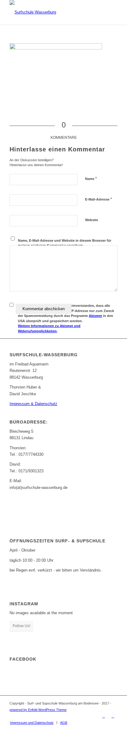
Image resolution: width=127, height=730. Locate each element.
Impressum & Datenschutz (33, 403)
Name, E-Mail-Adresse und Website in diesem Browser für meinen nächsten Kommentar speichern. (64, 243)
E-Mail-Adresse (98, 199)
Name (91, 178)
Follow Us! (21, 626)
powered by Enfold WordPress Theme (38, 710)
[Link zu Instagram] (112, 716)
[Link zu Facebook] (103, 716)
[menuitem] (32, 722)
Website (91, 220)
